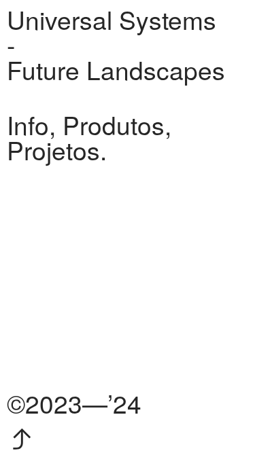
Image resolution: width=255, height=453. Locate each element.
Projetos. (57, 149)
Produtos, (117, 124)
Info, (31, 124)
